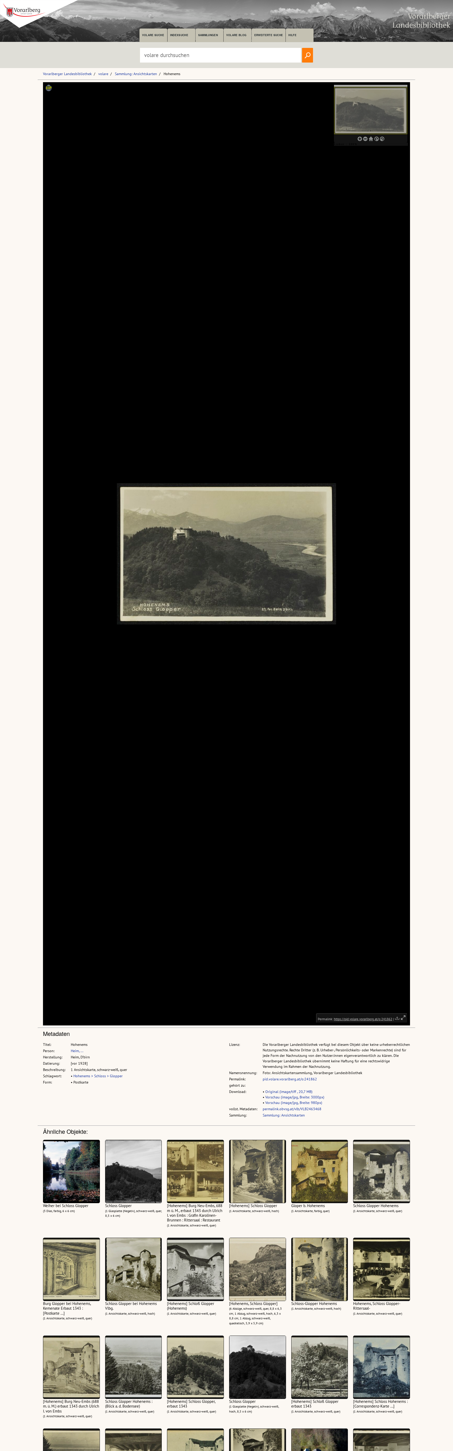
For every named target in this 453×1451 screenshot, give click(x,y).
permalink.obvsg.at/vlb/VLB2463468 (292, 1109)
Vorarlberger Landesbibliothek (67, 73)
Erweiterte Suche (268, 35)
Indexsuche (179, 35)
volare (103, 73)
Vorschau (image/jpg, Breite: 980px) (293, 1102)
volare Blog (236, 35)
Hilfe (292, 35)
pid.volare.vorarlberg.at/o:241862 (290, 1079)
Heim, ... (77, 1050)
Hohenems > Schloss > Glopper (98, 1076)
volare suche (153, 35)
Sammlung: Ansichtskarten (136, 73)
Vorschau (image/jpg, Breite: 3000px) (294, 1097)
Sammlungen (208, 35)
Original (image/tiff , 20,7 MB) (288, 1091)
